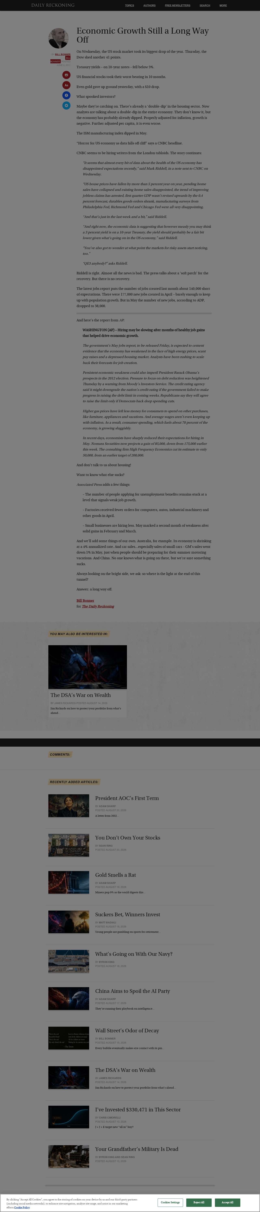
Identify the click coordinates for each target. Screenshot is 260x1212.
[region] (130, 1203)
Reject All (199, 1202)
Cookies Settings (170, 1202)
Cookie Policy (22, 1208)
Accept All (227, 1202)
